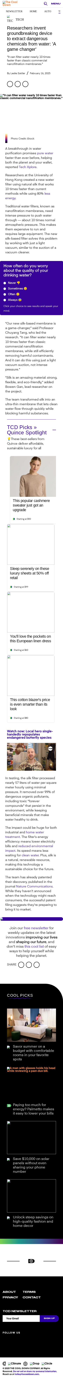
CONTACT (32, 1297)
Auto (47, 11)
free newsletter (36, 928)
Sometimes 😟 (17, 288)
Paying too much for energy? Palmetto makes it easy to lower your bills (33, 1109)
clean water (30, 855)
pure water (45, 153)
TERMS (29, 1292)
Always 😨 (14, 300)
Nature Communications (34, 886)
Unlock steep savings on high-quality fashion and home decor (33, 1222)
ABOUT (9, 1292)
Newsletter (14, 11)
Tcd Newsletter (20, 1311)
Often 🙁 (13, 294)
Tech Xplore (28, 167)
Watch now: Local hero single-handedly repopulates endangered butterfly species (30, 734)
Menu (55, 3)
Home (33, 11)
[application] (31, 757)
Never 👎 (13, 283)
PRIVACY (10, 1297)
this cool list (34, 947)
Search (46, 3)
